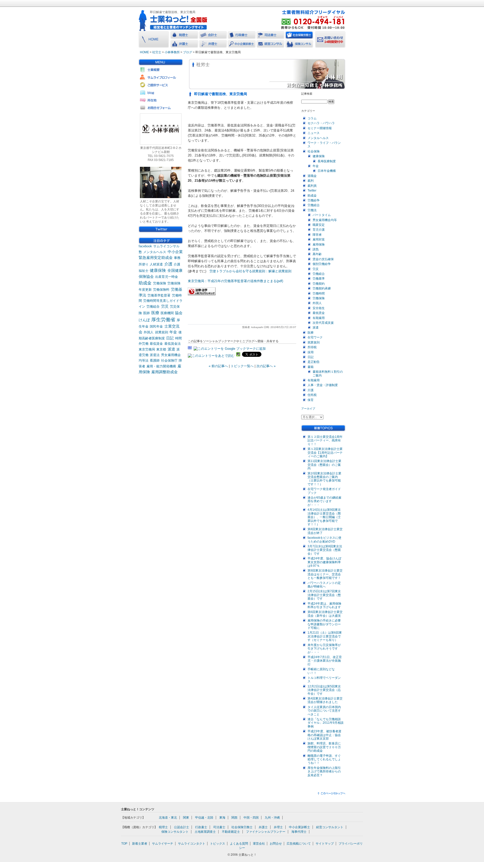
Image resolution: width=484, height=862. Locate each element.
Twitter (312, 190)
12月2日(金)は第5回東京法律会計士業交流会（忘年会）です (324, 690)
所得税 (312, 347)
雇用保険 (319, 244)
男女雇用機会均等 (325, 220)
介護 (168, 264)
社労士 (156, 52)
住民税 (312, 395)
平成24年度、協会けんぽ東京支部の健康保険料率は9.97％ (324, 562)
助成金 (145, 282)
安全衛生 (319, 308)
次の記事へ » (266, 366)
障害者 (317, 234)
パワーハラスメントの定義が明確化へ (324, 584)
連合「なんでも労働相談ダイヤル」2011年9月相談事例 (326, 722)
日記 (170, 338)
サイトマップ (325, 843)
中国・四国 (251, 817)
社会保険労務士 (242, 827)
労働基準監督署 (158, 295)
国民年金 (156, 326)
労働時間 (319, 293)
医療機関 (167, 313)
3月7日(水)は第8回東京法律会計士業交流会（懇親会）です (325, 550)
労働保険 (159, 283)
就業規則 (161, 332)
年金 (173, 332)
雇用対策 (319, 239)
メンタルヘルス (154, 252)
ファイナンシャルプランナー (265, 831)
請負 (316, 249)
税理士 (163, 827)
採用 (311, 352)
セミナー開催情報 (320, 128)
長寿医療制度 (327, 161)
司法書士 (219, 827)
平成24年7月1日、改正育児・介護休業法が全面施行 (325, 660)
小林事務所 (172, 52)
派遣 (171, 349)
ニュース (314, 133)
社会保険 (314, 151)
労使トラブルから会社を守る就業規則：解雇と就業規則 (250, 271)
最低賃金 (156, 343)
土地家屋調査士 (205, 831)
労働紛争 (314, 200)
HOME (144, 52)
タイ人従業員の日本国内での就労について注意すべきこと (324, 710)
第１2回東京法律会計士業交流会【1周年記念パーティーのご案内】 (325, 452)
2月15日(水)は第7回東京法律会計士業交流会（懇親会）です (324, 594)
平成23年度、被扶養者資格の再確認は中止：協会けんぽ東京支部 (324, 735)
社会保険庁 (169, 360)
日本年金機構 (327, 171)
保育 (311, 400)
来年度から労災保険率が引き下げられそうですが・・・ (324, 648)
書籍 (311, 367)
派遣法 (155, 355)
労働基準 (319, 278)
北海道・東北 (168, 817)
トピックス (217, 843)
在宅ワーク (315, 337)
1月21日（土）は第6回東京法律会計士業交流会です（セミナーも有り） (325, 636)
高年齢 (317, 254)
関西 (234, 817)
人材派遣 (156, 264)
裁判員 (312, 185)
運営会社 (259, 843)
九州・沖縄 (272, 817)
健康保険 (158, 270)
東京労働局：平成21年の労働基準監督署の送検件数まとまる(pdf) (235, 281)
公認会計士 (181, 827)
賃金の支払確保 (323, 259)
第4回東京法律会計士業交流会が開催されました (325, 700)
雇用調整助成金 (164, 372)
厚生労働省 (163, 319)
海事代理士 (299, 831)
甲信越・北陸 (204, 817)
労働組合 (153, 306)
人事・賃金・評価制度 (323, 385)
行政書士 (201, 827)
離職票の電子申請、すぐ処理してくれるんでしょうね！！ (324, 759)
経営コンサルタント (329, 827)
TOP (124, 843)
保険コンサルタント (175, 831)
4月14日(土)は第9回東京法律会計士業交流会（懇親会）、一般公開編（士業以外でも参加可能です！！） (324, 517)
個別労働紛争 (322, 264)
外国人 (149, 332)
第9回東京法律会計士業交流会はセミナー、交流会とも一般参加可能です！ (325, 574)
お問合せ (276, 843)
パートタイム (322, 215)
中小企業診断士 (299, 827)
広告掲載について (299, 843)
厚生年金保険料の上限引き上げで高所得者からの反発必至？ (324, 771)
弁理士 (278, 827)
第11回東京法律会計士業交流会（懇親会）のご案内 (324, 464)
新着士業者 (139, 843)
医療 (155, 313)
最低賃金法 (172, 343)
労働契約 (319, 283)
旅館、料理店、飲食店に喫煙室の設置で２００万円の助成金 (324, 747)
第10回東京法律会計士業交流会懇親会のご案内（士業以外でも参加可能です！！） (324, 479)
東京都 (161, 349)
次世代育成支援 (323, 323)
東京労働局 (147, 349)
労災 (165, 306)
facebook (145, 246)
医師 (146, 313)
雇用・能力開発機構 (161, 366)
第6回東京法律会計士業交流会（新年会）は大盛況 (325, 613)
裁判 (311, 180)
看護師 (155, 360)
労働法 (312, 210)
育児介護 (319, 229)
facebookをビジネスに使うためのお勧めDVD (324, 539)
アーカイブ (308, 408)
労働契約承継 (322, 288)
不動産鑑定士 (231, 831)
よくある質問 (239, 843)
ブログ (187, 52)
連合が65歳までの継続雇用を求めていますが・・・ (324, 501)
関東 (186, 817)
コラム (312, 118)
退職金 (312, 176)
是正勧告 (314, 362)
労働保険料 (161, 289)
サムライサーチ (162, 843)
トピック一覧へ (242, 366)
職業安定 (319, 225)
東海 (222, 817)
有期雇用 (319, 318)
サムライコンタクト (191, 843)
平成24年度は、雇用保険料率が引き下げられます (324, 605)
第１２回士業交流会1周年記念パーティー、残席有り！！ (325, 440)
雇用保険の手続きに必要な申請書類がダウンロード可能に (324, 624)
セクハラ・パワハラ (321, 123)
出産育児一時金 (166, 277)
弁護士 (263, 827)
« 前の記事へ (218, 366)
